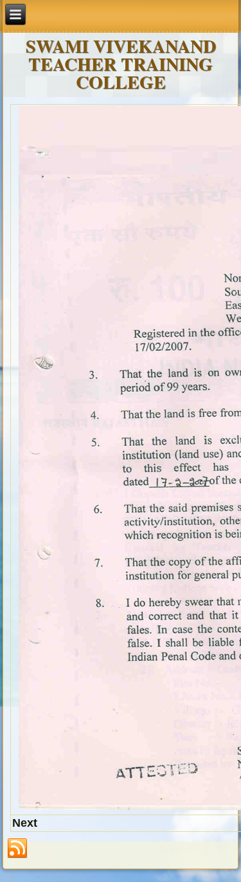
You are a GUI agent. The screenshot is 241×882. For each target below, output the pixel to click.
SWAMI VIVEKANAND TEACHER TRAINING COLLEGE (121, 64)
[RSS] (17, 848)
